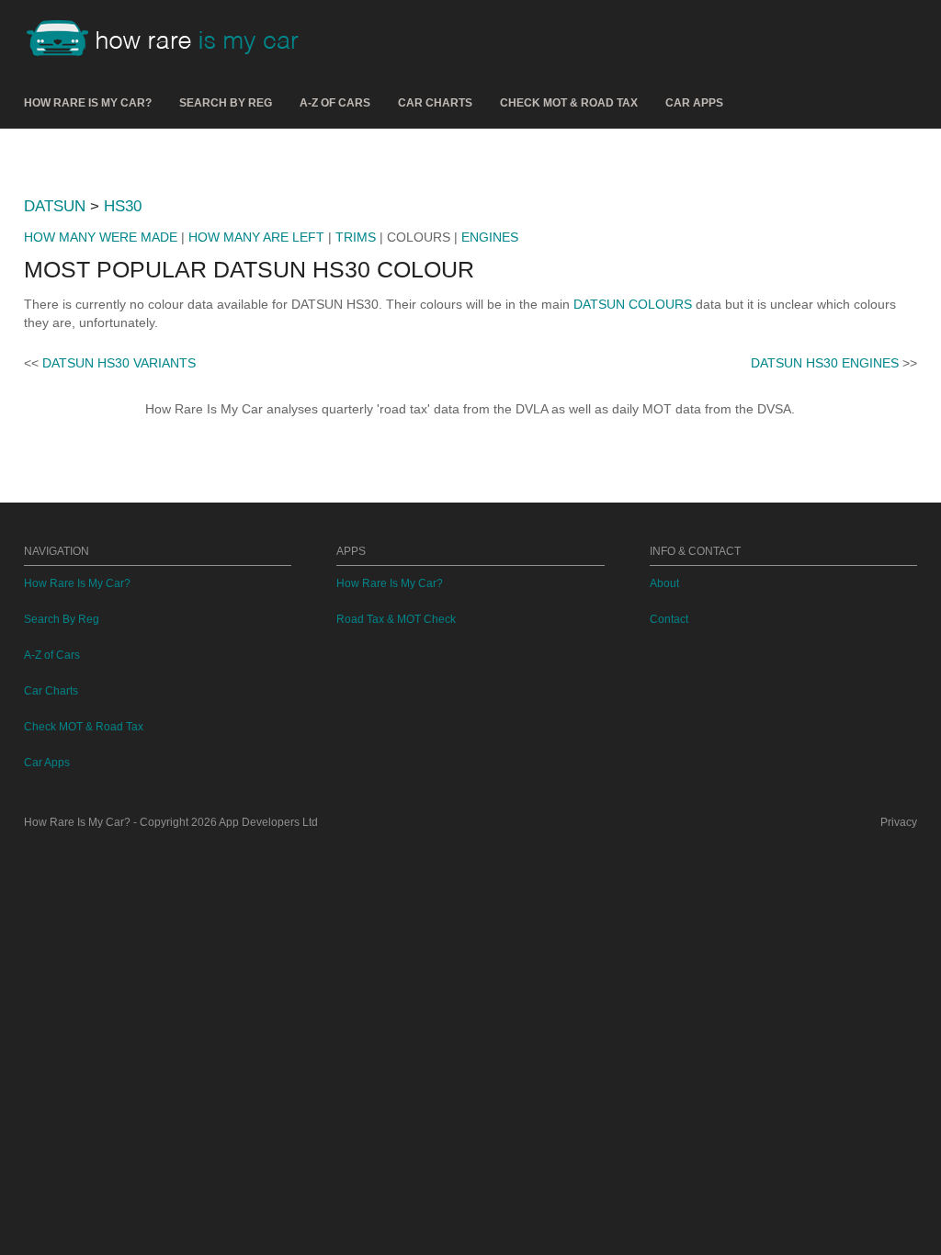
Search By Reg (225, 102)
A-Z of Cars (335, 102)
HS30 (123, 206)
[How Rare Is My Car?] (171, 40)
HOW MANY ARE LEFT (256, 237)
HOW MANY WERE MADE (100, 237)
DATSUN (54, 206)
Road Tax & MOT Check (396, 619)
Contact (669, 619)
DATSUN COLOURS (632, 304)
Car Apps (694, 102)
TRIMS (355, 237)
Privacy (898, 822)
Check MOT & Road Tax (569, 102)
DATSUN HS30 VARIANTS (119, 363)
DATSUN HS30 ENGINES (825, 363)
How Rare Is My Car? (88, 102)
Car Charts (435, 102)
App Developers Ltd (268, 822)
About (664, 583)
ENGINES (489, 237)
